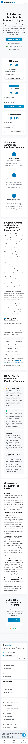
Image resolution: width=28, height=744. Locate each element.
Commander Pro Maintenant (14, 106)
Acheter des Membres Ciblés (9, 710)
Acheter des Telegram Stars (9, 724)
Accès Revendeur (7, 676)
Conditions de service (8, 689)
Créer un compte (7, 668)
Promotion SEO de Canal (8, 719)
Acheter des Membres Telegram (10, 702)
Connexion (5, 671)
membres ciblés (8, 364)
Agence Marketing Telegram (9, 721)
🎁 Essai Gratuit (14, 628)
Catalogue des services (8, 665)
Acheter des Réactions (14, 624)
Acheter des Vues (14, 620)
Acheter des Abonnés (8, 705)
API (4, 673)
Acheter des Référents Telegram (10, 727)
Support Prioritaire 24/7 (10, 652)
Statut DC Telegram (7, 692)
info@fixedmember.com (9, 655)
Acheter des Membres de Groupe (10, 708)
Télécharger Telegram (8, 695)
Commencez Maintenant (14, 39)
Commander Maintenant (14, 78)
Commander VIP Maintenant (14, 131)
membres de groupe (14, 362)
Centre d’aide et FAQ (7, 684)
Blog (4, 686)
